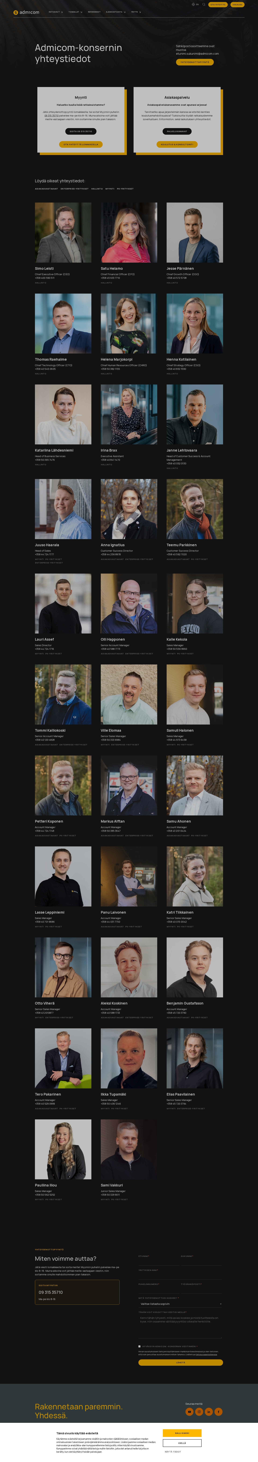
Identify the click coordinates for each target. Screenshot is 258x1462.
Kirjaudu (237, 5)
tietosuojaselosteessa (206, 1354)
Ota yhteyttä (218, 5)
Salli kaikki (182, 1433)
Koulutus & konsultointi (177, 144)
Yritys (134, 12)
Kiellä (182, 1443)
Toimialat (74, 12)
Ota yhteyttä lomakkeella (81, 144)
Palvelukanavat (177, 131)
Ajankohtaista (114, 12)
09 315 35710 (51, 115)
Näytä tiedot (173, 1451)
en (197, 4)
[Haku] (203, 5)
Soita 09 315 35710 (81, 131)
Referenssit (94, 12)
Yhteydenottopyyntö (194, 62)
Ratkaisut (54, 12)
